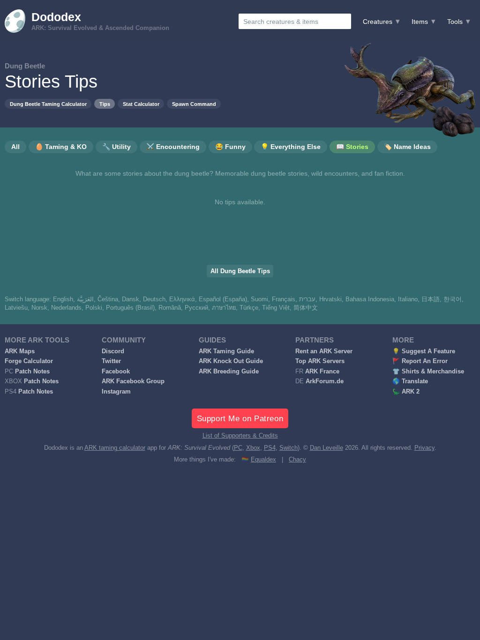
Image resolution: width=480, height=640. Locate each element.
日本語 (430, 299)
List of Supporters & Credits (240, 435)
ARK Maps (20, 351)
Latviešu (16, 308)
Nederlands (66, 308)
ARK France (322, 371)
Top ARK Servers (320, 361)
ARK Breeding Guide (229, 371)
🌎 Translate (410, 381)
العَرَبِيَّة (85, 299)
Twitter (111, 361)
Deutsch (154, 299)
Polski (93, 308)
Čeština (108, 299)
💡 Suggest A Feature (423, 351)
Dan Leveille (326, 448)
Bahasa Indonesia (369, 299)
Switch (288, 448)
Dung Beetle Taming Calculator (48, 104)
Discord (113, 351)
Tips (104, 104)
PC (238, 448)
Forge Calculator (29, 361)
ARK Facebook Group (133, 381)
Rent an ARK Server (323, 351)
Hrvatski (330, 299)
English (63, 299)
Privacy (424, 448)
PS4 (270, 448)
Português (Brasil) (130, 308)
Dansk (130, 299)
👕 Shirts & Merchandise (428, 371)
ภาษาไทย (224, 308)
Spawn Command (194, 104)
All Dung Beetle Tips (240, 271)
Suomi (259, 299)
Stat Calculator (141, 104)
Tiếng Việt (276, 308)
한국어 (452, 299)
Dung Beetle (25, 66)
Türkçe (249, 308)
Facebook (116, 371)
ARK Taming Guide (226, 351)
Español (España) (223, 299)
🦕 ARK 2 (406, 391)
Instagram (116, 391)
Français (283, 299)
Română (169, 308)
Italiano (408, 299)
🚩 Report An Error (420, 361)
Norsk (39, 308)
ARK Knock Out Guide (231, 361)
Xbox (253, 448)
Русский (196, 308)
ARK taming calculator (114, 448)
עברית (307, 299)
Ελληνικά (182, 299)
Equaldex (263, 459)
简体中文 (305, 308)
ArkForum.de (325, 381)
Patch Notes (32, 371)
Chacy (297, 459)
